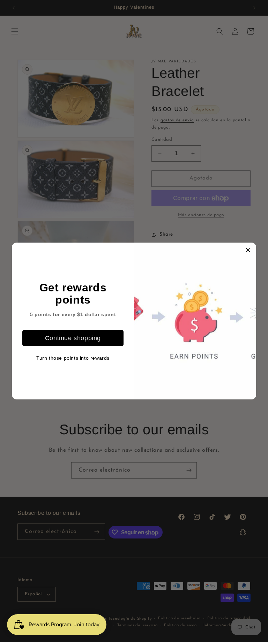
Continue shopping (73, 338)
